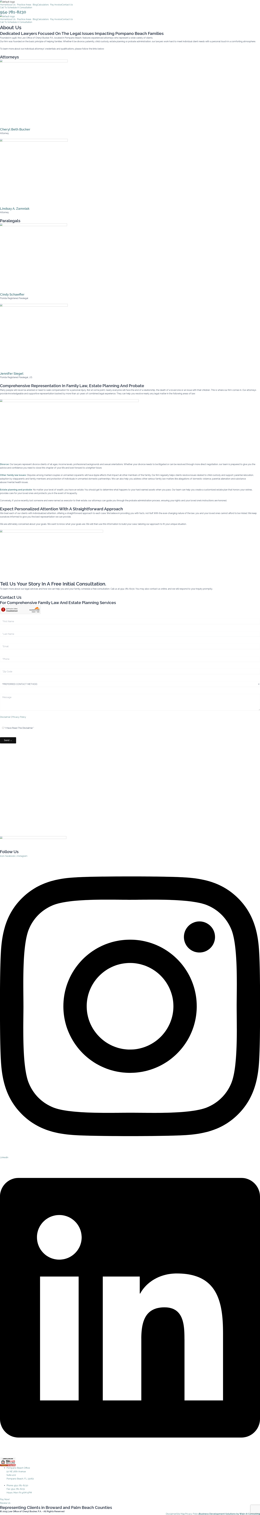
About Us (11, 5)
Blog (35, 5)
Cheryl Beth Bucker (15, 129)
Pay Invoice (56, 5)
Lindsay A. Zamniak (15, 209)
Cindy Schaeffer (12, 294)
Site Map (180, 1514)
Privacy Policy (19, 717)
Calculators (43, 5)
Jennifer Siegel (11, 374)
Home (3, 5)
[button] (11, 5)
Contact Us (67, 5)
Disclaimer (5, 717)
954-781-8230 (13, 12)
